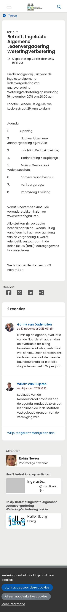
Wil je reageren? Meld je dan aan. (31, 433)
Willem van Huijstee (32, 384)
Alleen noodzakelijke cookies (26, 596)
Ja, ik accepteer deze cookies (27, 587)
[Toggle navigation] (8, 7)
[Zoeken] (59, 6)
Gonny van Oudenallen (34, 324)
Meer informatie (13, 604)
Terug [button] (12, 15)
